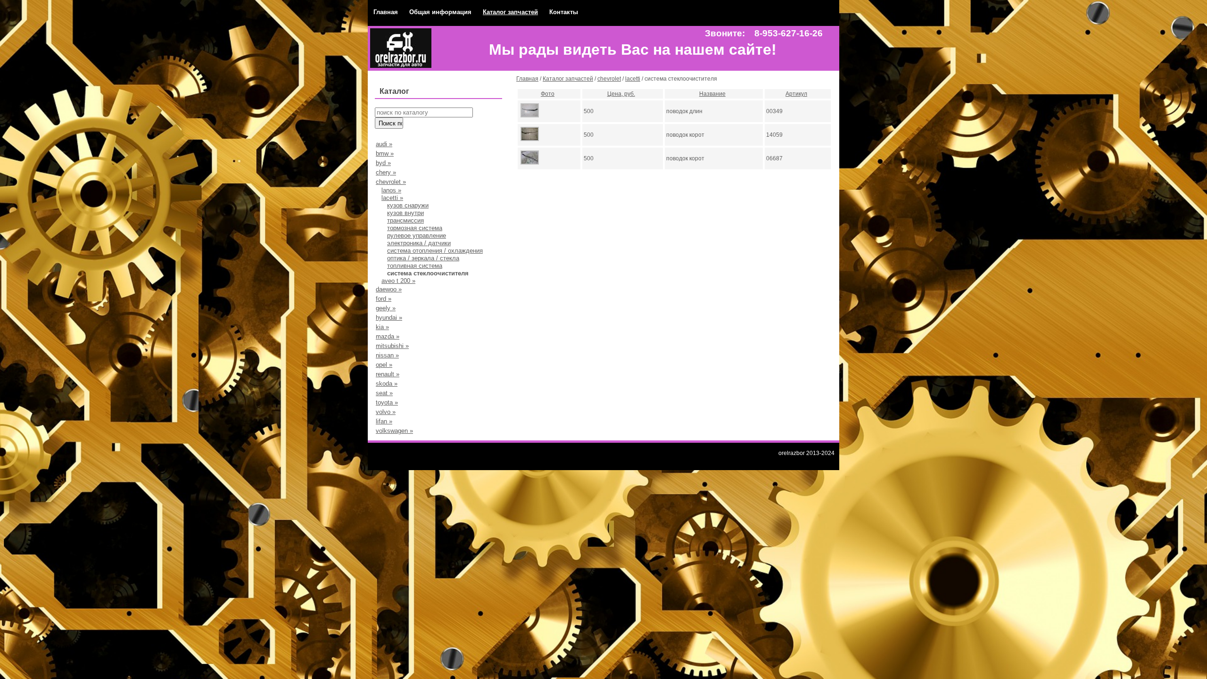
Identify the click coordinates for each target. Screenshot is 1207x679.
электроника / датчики (419, 243)
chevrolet (609, 78)
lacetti (632, 78)
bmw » (385, 153)
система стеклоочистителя (428, 273)
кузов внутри (405, 212)
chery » (386, 172)
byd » (383, 162)
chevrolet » (391, 181)
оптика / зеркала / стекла (423, 258)
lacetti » (392, 197)
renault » (387, 374)
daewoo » (389, 289)
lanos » (391, 190)
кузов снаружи (408, 205)
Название (712, 94)
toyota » (387, 402)
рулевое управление (416, 235)
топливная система (414, 265)
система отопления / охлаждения (435, 250)
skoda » (386, 383)
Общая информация (440, 12)
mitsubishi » (392, 345)
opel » (384, 364)
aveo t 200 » (398, 280)
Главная (385, 12)
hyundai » (389, 317)
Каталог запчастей (510, 12)
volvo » (386, 411)
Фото (547, 94)
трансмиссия (405, 220)
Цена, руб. (621, 94)
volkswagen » (394, 430)
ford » (383, 298)
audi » (384, 144)
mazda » (387, 336)
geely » (386, 308)
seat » (384, 393)
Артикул (796, 94)
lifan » (384, 421)
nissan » (387, 355)
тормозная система (414, 228)
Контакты (563, 12)
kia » (382, 327)
